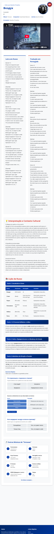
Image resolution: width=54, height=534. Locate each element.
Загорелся (37, 384)
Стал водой (17, 384)
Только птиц (17, 429)
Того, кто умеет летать (37, 425)
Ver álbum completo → (27, 480)
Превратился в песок (37, 388)
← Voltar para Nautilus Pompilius (11, 5)
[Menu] (49, 4)
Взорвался (17, 388)
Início (29, 532)
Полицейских (17, 425)
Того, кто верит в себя (37, 429)
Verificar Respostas (12, 411)
